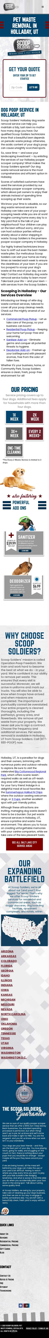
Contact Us (5, 1275)
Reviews (3, 1237)
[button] (43, 7)
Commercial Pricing (9, 1245)
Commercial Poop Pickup (21, 319)
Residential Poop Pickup (20, 329)
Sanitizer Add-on (16, 339)
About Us (4, 1234)
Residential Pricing (9, 1241)
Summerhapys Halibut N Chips (24, 792)
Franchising (5, 1290)
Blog (2, 1252)
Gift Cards (5, 1249)
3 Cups (16, 799)
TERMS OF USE (43, 1328)
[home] (10, 7)
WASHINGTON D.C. (14, 1057)
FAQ (1, 1283)
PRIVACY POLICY (31, 1328)
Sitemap (4, 1287)
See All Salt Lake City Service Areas (24, 844)
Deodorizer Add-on (18, 350)
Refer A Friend (7, 1279)
